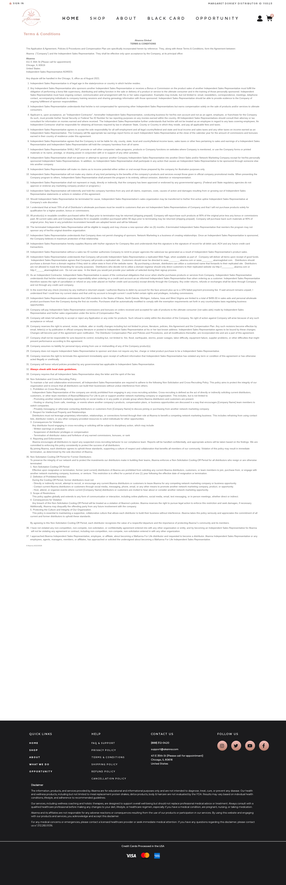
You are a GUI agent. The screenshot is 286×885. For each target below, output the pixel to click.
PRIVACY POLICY (104, 750)
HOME (33, 743)
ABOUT (34, 757)
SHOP (33, 750)
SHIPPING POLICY (105, 764)
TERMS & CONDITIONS (108, 757)
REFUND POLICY (104, 771)
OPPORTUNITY (41, 771)
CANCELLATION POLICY (109, 778)
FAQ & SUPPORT (103, 743)
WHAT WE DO (39, 764)
